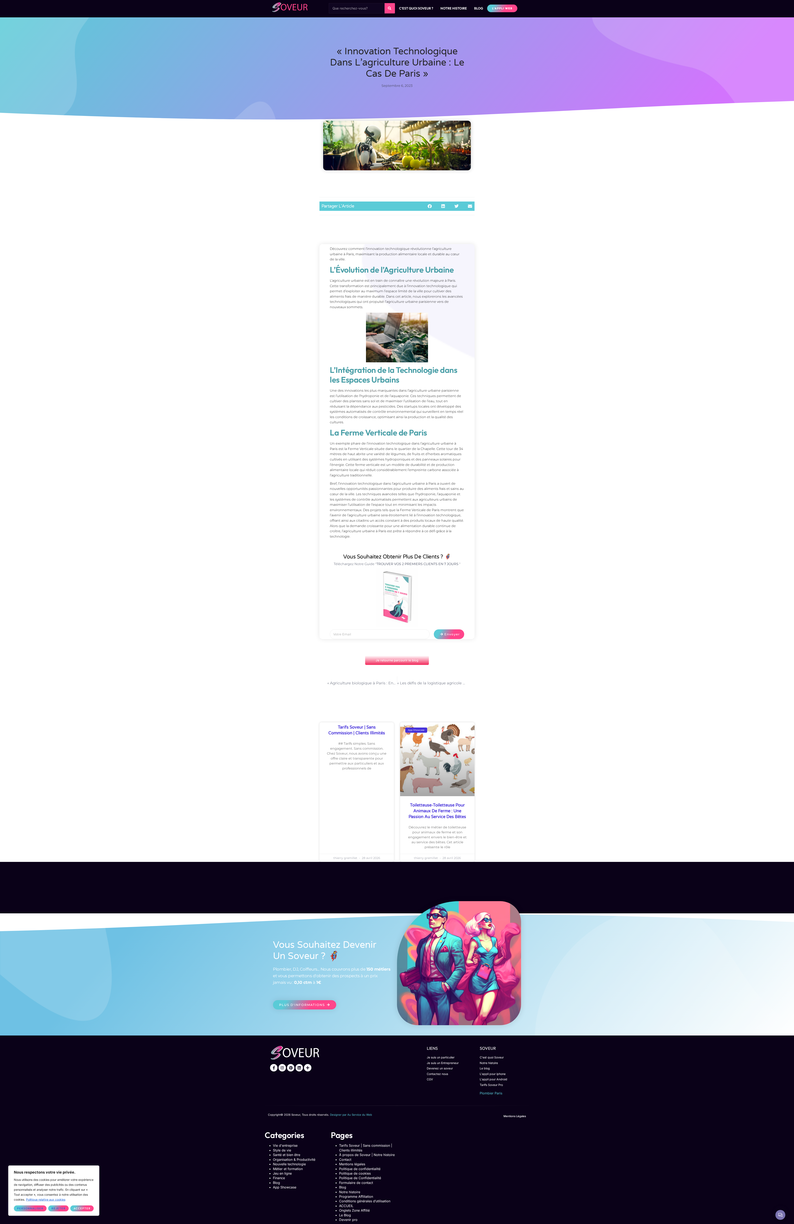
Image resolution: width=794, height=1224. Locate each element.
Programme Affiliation (356, 1196)
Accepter (82, 1208)
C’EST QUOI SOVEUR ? (416, 8)
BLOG (478, 8)
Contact (345, 1159)
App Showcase (284, 1187)
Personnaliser (30, 1208)
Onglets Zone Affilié (354, 1210)
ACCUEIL (346, 1206)
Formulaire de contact (356, 1183)
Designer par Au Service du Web (351, 1114)
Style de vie (282, 1150)
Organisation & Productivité (294, 1159)
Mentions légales (352, 1164)
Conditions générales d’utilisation (364, 1201)
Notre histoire (349, 1192)
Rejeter (58, 1208)
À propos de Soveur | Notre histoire (367, 1155)
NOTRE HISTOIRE (453, 8)
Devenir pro (348, 1220)
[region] (53, 1191)
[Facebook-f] (273, 1067)
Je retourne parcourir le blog (397, 660)
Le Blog (345, 1215)
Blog (276, 1183)
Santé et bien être (286, 1155)
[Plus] (307, 1067)
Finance (279, 1178)
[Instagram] (282, 1067)
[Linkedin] (299, 1067)
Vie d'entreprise (285, 1145)
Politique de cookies (355, 1173)
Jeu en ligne (282, 1173)
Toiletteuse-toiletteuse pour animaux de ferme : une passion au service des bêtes (437, 811)
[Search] (390, 8)
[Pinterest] (290, 1067)
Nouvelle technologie (289, 1164)
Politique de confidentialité (359, 1169)
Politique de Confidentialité (360, 1178)
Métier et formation (288, 1169)
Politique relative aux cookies (45, 1199)
